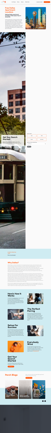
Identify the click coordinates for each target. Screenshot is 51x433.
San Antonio (41, 139)
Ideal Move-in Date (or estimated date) (32, 142)
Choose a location (29, 133)
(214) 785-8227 (13, 255)
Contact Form (15, 298)
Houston (32, 139)
